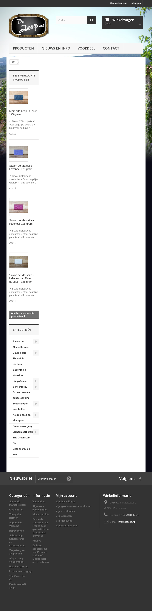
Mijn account (66, 495)
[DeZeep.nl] (29, 26)
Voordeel (86, 48)
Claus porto (19, 352)
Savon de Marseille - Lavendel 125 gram (21, 167)
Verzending (38, 501)
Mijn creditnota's (65, 511)
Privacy (36, 540)
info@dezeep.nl (126, 521)
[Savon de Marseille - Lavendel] (18, 152)
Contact (111, 48)
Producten (23, 48)
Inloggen (136, 3)
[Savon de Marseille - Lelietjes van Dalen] (18, 262)
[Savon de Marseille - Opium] (18, 97)
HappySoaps (20, 381)
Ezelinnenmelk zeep (21, 451)
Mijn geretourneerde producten (73, 506)
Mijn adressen (64, 516)
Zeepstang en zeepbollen (20, 406)
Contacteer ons (118, 3)
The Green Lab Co (21, 440)
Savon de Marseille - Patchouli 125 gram (21, 222)
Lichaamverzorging (24, 431)
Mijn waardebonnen (67, 525)
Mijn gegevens (64, 520)
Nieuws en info (56, 48)
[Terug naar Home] (13, 62)
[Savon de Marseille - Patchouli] (18, 207)
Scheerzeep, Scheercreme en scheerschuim (22, 392)
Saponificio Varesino (19, 372)
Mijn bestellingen (65, 501)
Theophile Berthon (18, 361)
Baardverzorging (22, 426)
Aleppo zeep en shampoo (22, 417)
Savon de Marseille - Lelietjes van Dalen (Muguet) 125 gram (21, 278)
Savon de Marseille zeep (21, 344)
